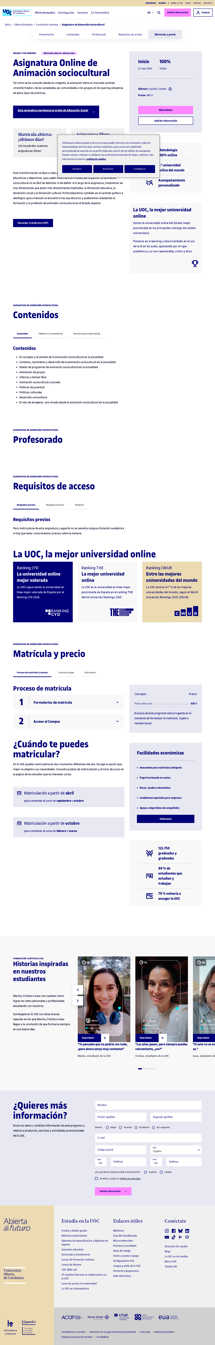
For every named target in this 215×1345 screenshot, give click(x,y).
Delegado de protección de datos (77, 1337)
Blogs (168, 1251)
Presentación (46, 34)
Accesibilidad (102, 1337)
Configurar (140, 168)
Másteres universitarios (74, 1235)
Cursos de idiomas (71, 1264)
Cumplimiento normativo (74, 1332)
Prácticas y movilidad (124, 1245)
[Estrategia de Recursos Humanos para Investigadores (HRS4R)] (10, 1327)
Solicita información (177, 12)
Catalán (168, 1172)
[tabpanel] (107, 378)
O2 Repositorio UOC (123, 1261)
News (188, 3)
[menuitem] (46, 34)
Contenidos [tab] (22, 333)
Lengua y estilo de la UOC (127, 1266)
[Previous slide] (77, 990)
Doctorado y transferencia (76, 1254)
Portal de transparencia (126, 1271)
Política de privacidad (130, 1178)
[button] (140, 1068)
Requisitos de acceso (130, 34)
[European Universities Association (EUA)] (168, 1317)
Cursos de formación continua (78, 1259)
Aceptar (77, 168)
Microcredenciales (123, 1240)
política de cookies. (96, 159)
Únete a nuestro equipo (126, 1255)
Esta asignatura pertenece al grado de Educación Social (53, 110)
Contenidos (73, 34)
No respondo (163, 1127)
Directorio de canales (176, 1246)
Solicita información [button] (110, 1191)
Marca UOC (171, 1261)
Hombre (128, 1127)
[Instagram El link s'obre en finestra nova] (167, 1231)
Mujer (113, 1127)
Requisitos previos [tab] (26, 505)
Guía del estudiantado (125, 1235)
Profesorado (99, 34)
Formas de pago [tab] (66, 672)
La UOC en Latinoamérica (75, 1288)
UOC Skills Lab (69, 1269)
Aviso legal (145, 1332)
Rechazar (108, 168)
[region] (108, 156)
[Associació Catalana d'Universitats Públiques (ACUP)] (72, 1317)
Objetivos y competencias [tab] (51, 333)
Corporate (150, 3)
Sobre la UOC (177, 3)
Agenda (197, 3)
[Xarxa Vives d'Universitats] (98, 1317)
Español (153, 1172)
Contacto (207, 3)
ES (149, 12)
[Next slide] (77, 1001)
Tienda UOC (171, 1266)
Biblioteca (118, 1230)
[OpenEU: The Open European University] (29, 1327)
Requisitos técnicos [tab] (55, 504)
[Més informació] (170, 89)
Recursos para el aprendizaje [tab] (87, 333)
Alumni (162, 3)
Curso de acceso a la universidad (79, 1283)
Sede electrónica (122, 1276)
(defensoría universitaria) (113, 1332)
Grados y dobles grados (74, 1230)
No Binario (144, 1127)
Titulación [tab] (79, 504)
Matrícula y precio (165, 34)
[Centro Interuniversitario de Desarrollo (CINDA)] (144, 1317)
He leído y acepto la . (120, 1178)
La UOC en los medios (176, 1256)
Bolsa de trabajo (122, 1250)
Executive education (73, 1249)
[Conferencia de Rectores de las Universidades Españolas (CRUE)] (121, 1317)
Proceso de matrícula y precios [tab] (32, 672)
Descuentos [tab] (90, 672)
